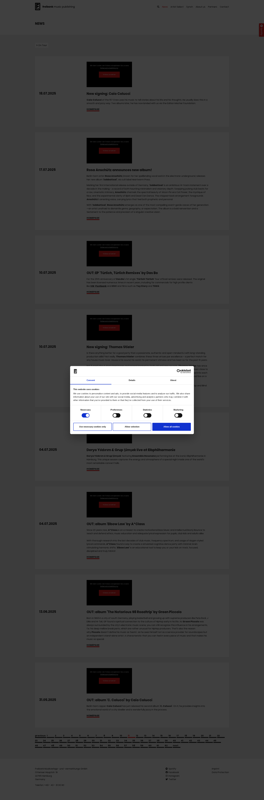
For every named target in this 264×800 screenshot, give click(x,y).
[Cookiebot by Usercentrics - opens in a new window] (179, 371)
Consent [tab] (91, 380)
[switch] (116, 415)
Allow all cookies (171, 427)
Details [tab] (132, 380)
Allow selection (132, 427)
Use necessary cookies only (92, 427)
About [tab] (173, 380)
